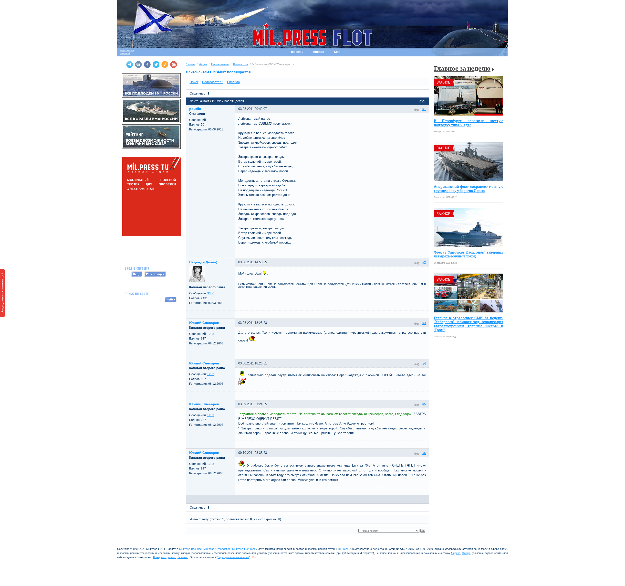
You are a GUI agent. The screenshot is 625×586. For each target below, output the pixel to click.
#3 (424, 323)
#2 (424, 262)
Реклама (182, 557)
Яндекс (455, 553)
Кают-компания (220, 64)
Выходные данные (164, 557)
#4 (424, 363)
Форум (203, 64)
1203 (210, 334)
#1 (424, 109)
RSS (422, 101)
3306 (210, 293)
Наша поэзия (240, 64)
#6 (424, 453)
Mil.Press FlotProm (243, 548)
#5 (424, 404)
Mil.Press (343, 548)
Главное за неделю (462, 69)
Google (466, 553)
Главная (190, 64)
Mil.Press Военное (190, 548)
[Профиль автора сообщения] (197, 281)
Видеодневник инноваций (2, 293)
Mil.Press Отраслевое (216, 548)
